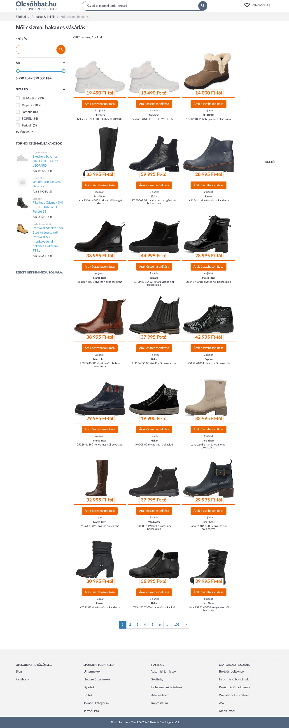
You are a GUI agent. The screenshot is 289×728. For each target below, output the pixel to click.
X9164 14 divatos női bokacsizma (209, 200)
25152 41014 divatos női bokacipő (209, 363)
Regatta (27, 105)
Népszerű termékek (97, 679)
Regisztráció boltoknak (234, 687)
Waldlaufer (154, 522)
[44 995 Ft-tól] (154, 234)
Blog (19, 671)
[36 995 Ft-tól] (154, 559)
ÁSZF (222, 703)
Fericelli (27, 125)
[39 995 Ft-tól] (209, 559)
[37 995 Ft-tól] (154, 315)
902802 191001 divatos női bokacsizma (154, 527)
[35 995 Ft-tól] (100, 152)
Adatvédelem (160, 695)
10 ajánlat (100, 110)
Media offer (227, 711)
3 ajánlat (208, 110)
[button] (258, 5)
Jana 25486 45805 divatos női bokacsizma (208, 527)
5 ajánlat (154, 110)
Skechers (100, 115)
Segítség (157, 679)
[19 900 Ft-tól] (154, 397)
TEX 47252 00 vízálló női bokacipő (154, 607)
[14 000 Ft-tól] (209, 71)
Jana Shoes (100, 196)
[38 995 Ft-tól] (100, 234)
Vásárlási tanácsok (163, 671)
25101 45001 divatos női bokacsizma (99, 281)
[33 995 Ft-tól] (209, 397)
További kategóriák (96, 703)
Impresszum (159, 703)
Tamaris (27, 112)
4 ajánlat (99, 273)
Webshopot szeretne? (234, 695)
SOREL (27, 118)
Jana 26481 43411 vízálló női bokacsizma (208, 446)
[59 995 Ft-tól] (154, 152)
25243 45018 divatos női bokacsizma (208, 281)
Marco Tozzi (99, 278)
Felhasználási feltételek (166, 687)
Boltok (88, 695)
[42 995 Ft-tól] (209, 315)
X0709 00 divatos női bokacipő (154, 444)
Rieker (208, 196)
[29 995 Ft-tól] (100, 397)
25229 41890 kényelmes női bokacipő (100, 444)
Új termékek (92, 671)
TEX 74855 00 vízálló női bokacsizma (154, 363)
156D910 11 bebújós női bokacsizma (208, 119)
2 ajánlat (99, 192)
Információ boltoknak (234, 679)
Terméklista (91, 711)
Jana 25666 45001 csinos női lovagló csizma (99, 202)
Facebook (22, 679)
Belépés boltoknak (231, 671)
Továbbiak (22, 132)
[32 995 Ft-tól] (100, 478)
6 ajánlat (99, 436)
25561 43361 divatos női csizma (99, 526)
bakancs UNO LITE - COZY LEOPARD (99, 119)
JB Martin (29, 98)
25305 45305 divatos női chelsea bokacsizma (100, 364)
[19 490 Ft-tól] (100, 71)
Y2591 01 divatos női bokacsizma (100, 607)
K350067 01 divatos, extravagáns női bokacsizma (154, 202)
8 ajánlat (208, 599)
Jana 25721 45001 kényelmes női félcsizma (209, 609)
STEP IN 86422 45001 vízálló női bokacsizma (154, 283)
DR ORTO (208, 115)
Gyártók (89, 687)
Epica (154, 196)
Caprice (209, 359)
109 (176, 624)
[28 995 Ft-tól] (209, 152)
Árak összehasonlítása (100, 104)
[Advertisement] (257, 92)
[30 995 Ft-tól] (100, 559)
